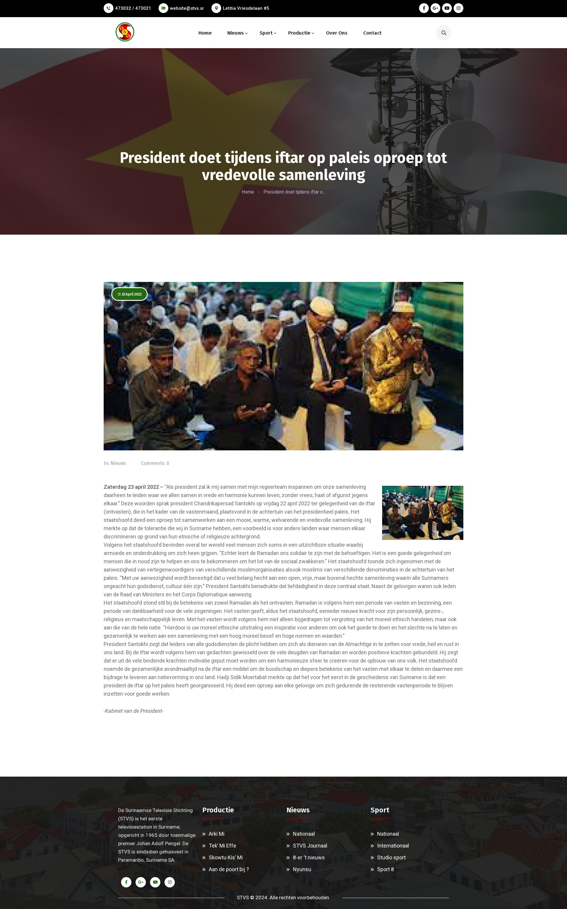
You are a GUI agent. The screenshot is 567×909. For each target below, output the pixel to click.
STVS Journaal (310, 846)
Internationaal (393, 846)
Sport (266, 33)
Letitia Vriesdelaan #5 (246, 8)
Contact (372, 33)
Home (205, 33)
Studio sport (391, 857)
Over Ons (337, 33)
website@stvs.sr (187, 8)
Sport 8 (385, 869)
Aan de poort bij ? (229, 869)
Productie (299, 33)
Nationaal (304, 834)
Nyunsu (302, 869)
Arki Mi (216, 834)
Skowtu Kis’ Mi (226, 857)
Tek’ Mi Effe (222, 846)
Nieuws (235, 33)
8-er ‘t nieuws (309, 857)
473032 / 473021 (133, 8)
